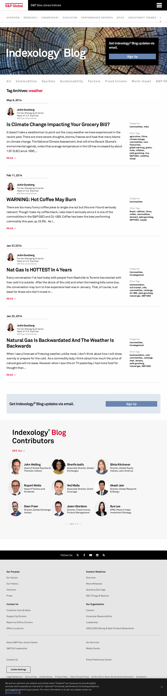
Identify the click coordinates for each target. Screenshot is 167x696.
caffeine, (141, 211)
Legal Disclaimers (15, 676)
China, (145, 136)
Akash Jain (117, 485)
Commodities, (136, 126)
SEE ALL (17, 450)
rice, (147, 153)
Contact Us (12, 659)
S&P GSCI (146, 296)
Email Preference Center (99, 659)
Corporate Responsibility (99, 616)
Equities (48, 81)
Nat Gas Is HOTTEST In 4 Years (39, 270)
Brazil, (133, 211)
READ (10, 158)
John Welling (32, 464)
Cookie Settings (18, 669)
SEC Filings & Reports (97, 595)
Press (9, 595)
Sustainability (71, 81)
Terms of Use (31, 676)
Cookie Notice (45, 676)
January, (139, 360)
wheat (133, 158)
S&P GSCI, (134, 156)
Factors (94, 81)
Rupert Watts (32, 485)
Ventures (11, 589)
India (146, 126)
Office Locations (15, 628)
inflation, (140, 150)
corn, (146, 142)
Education (70, 17)
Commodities (26, 81)
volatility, (144, 156)
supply (143, 220)
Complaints (141, 676)
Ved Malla (73, 485)
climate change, (137, 139)
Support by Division (17, 616)
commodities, (136, 142)
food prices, (135, 145)
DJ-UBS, (134, 293)
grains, (149, 147)
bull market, (136, 287)
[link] (77, 555)
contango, (148, 290)
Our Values (12, 577)
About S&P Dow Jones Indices (22, 642)
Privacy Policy (61, 676)
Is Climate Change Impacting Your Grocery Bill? (58, 124)
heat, (132, 360)
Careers (90, 610)
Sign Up (132, 56)
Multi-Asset (141, 81)
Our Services (92, 642)
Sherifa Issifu (75, 464)
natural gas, (135, 296)
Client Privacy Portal (79, 676)
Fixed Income (116, 81)
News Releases (94, 583)
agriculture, (135, 136)
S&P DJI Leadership (17, 648)
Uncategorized (137, 275)
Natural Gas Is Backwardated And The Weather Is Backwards (60, 343)
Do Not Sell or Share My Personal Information (112, 676)
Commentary (50, 17)
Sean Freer (31, 506)
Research (30, 17)
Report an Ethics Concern (20, 622)
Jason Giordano (77, 506)
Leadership (92, 622)
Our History (12, 583)
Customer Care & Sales (18, 610)
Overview (13, 17)
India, (132, 150)
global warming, (137, 147)
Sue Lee (115, 506)
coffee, (133, 214)
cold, (144, 287)
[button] (66, 522)
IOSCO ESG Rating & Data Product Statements (110, 628)
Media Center (93, 648)
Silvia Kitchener (120, 464)
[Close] (161, 686)
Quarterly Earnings (96, 589)
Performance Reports (97, 17)
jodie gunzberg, (137, 153)
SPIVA (120, 17)
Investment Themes (142, 17)
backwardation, (137, 284)
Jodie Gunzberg (26, 109)
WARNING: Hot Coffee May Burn (41, 199)
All (9, 81)
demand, (134, 217)
